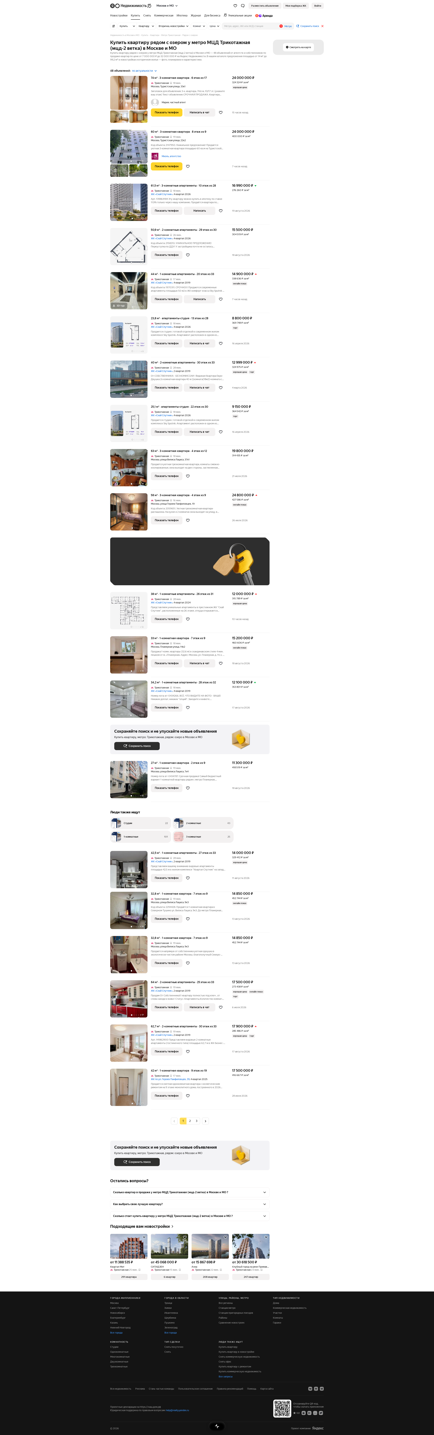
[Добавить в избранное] (221, 112)
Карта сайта (266, 1388)
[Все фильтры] (113, 26)
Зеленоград (170, 1327)
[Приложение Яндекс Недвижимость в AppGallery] (315, 1412)
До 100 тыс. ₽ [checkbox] (193, 566)
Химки (168, 1308)
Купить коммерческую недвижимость (240, 1371)
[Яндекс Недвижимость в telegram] (322, 1389)
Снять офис (225, 1361)
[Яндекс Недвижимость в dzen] (316, 1389)
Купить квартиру (228, 1347)
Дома (276, 1303)
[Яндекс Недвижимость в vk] (310, 1389)
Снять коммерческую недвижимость (239, 1356)
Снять (167, 1351)
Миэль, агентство (171, 156)
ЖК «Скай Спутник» (162, 194)
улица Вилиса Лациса (172, 459)
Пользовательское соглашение (195, 1388)
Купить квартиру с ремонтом (235, 1366)
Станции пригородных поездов (236, 1312)
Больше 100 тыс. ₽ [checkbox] (129, 576)
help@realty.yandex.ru (177, 1410)
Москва (155, 86)
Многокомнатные (120, 1356)
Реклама (140, 1388)
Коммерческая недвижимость (290, 1308)
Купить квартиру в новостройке (236, 1351)
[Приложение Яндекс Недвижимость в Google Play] (309, 1412)
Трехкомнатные (119, 1366)
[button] (243, 6)
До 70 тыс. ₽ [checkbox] (170, 566)
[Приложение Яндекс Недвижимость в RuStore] (321, 1412)
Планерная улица (169, 646)
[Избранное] (235, 6)
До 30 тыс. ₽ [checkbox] (125, 566)
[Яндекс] (318, 1428)
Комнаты (278, 1317)
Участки (277, 1312)
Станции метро (227, 1308)
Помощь (251, 1388)
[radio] (189, 1121)
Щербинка (170, 1317)
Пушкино (169, 1322)
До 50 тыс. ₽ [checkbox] (147, 566)
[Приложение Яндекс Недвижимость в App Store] (304, 1412)
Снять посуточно (173, 1347)
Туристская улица (170, 86)
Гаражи (277, 1322)
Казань (114, 1322)
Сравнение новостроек (231, 1322)
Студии (114, 1347)
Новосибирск (117, 1312)
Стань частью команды (161, 1388)
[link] (318, 6)
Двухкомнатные (119, 1361)
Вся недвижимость (120, 1388)
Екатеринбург (118, 1317)
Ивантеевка (171, 1312)
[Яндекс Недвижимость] (131, 5)
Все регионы (226, 1303)
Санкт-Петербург (120, 1308)
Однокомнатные (119, 1351)
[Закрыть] (322, 26)
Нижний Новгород (120, 1327)
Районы (223, 1317)
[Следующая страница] (205, 1121)
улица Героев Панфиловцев (175, 503)
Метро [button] (288, 26)
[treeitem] (119, 16)
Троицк (168, 1303)
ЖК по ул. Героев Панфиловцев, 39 (170, 1079)
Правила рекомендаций (230, 1388)
